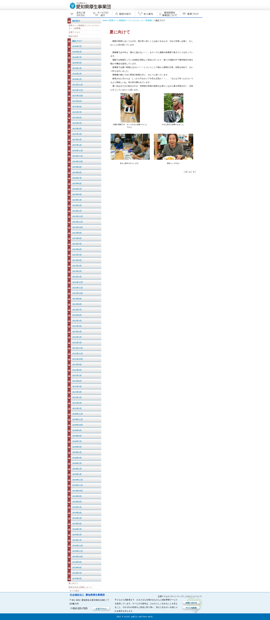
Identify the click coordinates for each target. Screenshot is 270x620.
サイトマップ (177, 596)
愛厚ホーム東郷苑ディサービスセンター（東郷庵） (84, 26)
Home (105, 20)
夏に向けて (73, 583)
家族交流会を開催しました (80, 587)
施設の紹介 (73, 36)
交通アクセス (74, 32)
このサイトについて (193, 596)
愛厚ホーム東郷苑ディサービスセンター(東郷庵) (131, 20)
